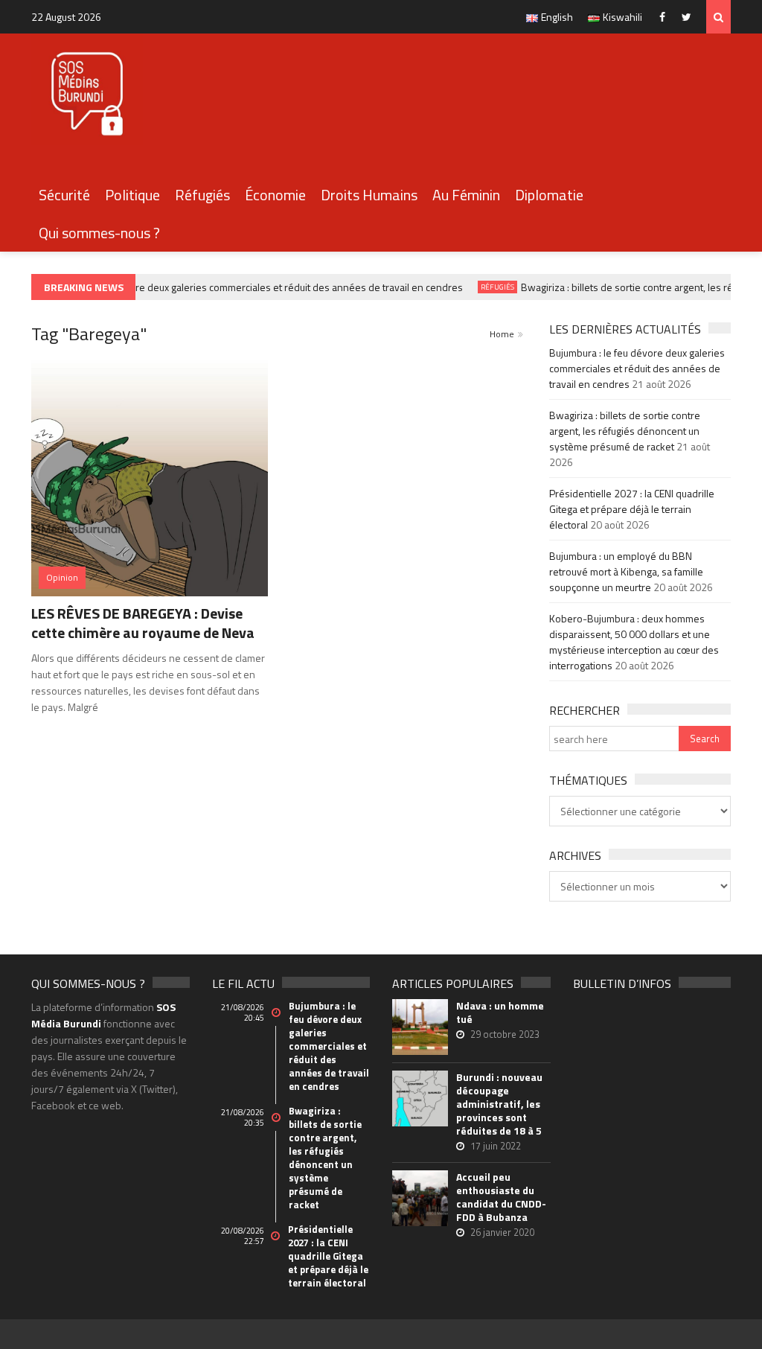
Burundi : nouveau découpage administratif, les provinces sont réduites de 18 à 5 (499, 1104)
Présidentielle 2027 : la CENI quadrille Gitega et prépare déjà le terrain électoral (631, 508)
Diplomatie (549, 194)
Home (502, 334)
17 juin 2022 (495, 1145)
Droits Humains (369, 194)
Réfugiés (202, 194)
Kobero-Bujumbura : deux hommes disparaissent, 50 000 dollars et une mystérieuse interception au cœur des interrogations (634, 641)
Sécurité (64, 194)
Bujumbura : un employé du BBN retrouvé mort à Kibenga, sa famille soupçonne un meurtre (626, 571)
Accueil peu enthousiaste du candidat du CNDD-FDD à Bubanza (501, 1197)
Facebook (665, 17)
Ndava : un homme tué (500, 1012)
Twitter (690, 17)
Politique (132, 194)
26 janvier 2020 (502, 1232)
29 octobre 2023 (505, 1034)
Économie (275, 194)
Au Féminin (466, 194)
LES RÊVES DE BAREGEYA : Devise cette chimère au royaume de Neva (142, 623)
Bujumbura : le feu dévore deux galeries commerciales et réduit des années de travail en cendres (240, 287)
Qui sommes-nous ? (99, 232)
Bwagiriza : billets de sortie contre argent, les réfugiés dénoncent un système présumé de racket (624, 430)
